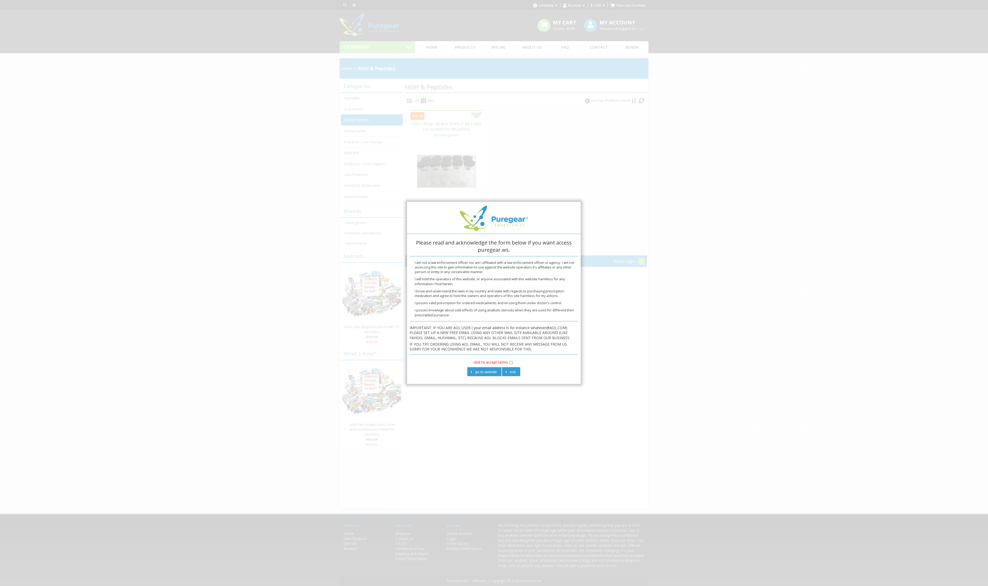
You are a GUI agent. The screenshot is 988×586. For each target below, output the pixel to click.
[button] (484, 371)
